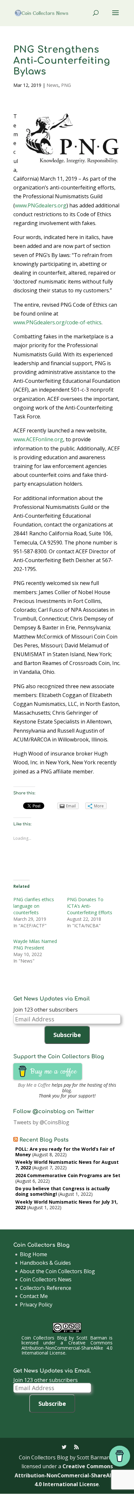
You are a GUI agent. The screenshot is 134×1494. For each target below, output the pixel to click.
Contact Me (34, 1296)
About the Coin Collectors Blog (57, 1271)
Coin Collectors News (46, 1279)
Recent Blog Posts (44, 1140)
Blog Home (33, 1254)
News (53, 85)
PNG (66, 85)
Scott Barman (91, 1338)
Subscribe (67, 1035)
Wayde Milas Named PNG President (35, 944)
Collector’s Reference (45, 1287)
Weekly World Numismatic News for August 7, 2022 (67, 1165)
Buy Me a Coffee (34, 1085)
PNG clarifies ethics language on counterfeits (33, 906)
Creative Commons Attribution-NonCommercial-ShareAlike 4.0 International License (67, 1348)
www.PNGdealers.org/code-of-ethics (57, 322)
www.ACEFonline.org (38, 439)
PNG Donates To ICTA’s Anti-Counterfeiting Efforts (89, 906)
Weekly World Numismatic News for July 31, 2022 (66, 1204)
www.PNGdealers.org (40, 205)
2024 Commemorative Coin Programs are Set (67, 1175)
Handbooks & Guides (45, 1262)
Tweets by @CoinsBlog (41, 1122)
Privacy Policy (36, 1304)
